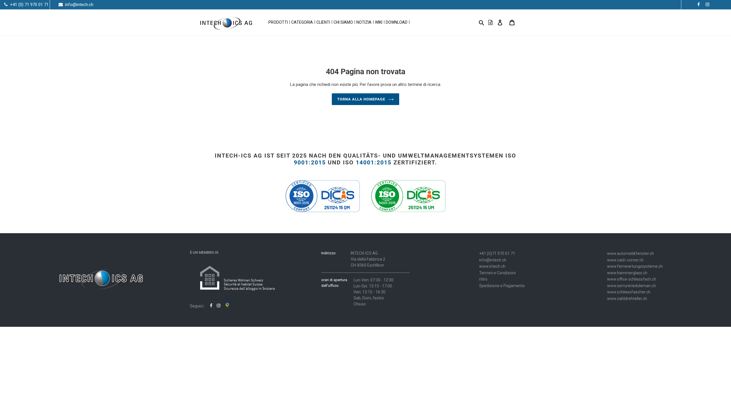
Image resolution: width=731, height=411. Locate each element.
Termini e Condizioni (497, 273)
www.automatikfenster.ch (630, 253)
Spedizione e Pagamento (502, 285)
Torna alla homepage (361, 99)
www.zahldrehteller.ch (627, 298)
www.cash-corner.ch (625, 260)
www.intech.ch (492, 266)
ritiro (483, 279)
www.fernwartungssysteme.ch (635, 266)
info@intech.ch (492, 260)
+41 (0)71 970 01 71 (497, 253)
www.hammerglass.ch (627, 273)
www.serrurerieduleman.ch (631, 285)
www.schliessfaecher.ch (628, 292)
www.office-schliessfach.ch (631, 279)
